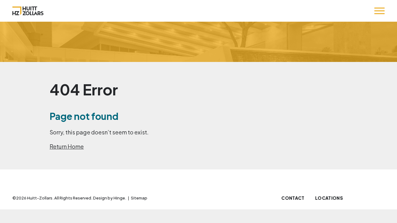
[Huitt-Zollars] (27, 11)
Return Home (67, 146)
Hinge (119, 197)
